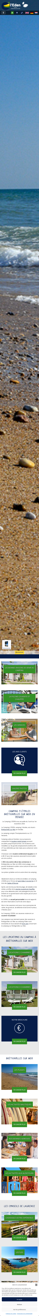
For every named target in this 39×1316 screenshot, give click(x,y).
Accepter (19, 1299)
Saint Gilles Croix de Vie (25, 881)
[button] (36, 1285)
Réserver (20, 652)
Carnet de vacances (7, 648)
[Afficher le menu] (3, 12)
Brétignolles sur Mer (8, 830)
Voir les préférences (19, 1309)
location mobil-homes (19, 841)
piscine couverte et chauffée (25, 889)
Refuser (19, 1304)
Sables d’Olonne (12, 883)
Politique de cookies (11, 1313)
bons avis (25, 924)
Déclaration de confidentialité (24, 1313)
